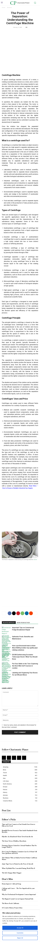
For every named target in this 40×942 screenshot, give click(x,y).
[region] (20, 926)
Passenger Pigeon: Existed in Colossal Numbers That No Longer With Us (19, 846)
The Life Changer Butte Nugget (11, 873)
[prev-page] (3, 682)
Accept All (20, 928)
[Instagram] (9, 758)
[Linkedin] (27, 613)
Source (35, 559)
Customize (20, 933)
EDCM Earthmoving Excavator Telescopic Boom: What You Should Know (24, 657)
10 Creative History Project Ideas (12, 908)
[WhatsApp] (22, 613)
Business (9, 7)
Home (3, 7)
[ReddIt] (31, 613)
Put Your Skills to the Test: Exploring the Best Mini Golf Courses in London (25, 666)
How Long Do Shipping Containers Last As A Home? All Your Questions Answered (19, 852)
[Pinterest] (18, 613)
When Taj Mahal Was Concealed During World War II (18, 868)
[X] (14, 613)
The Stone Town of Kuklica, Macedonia (14, 841)
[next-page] (6, 682)
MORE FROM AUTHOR (23, 622)
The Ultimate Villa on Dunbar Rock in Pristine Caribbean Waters (19, 858)
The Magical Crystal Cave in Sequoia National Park (17, 899)
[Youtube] (24, 758)
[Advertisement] (20, 51)
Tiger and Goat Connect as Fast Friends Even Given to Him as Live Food (18, 825)
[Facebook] (9, 613)
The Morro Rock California (10, 903)
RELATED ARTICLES (9, 622)
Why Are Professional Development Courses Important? (19, 894)
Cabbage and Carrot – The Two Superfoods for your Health (18, 889)
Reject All (20, 938)
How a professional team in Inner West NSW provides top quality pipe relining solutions (25, 648)
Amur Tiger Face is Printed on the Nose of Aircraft (17, 864)
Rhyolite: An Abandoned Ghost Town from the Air (17, 837)
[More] (35, 613)
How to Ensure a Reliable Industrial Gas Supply (17, 488)
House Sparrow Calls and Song (11, 884)
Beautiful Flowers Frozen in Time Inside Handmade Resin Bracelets (19, 831)
